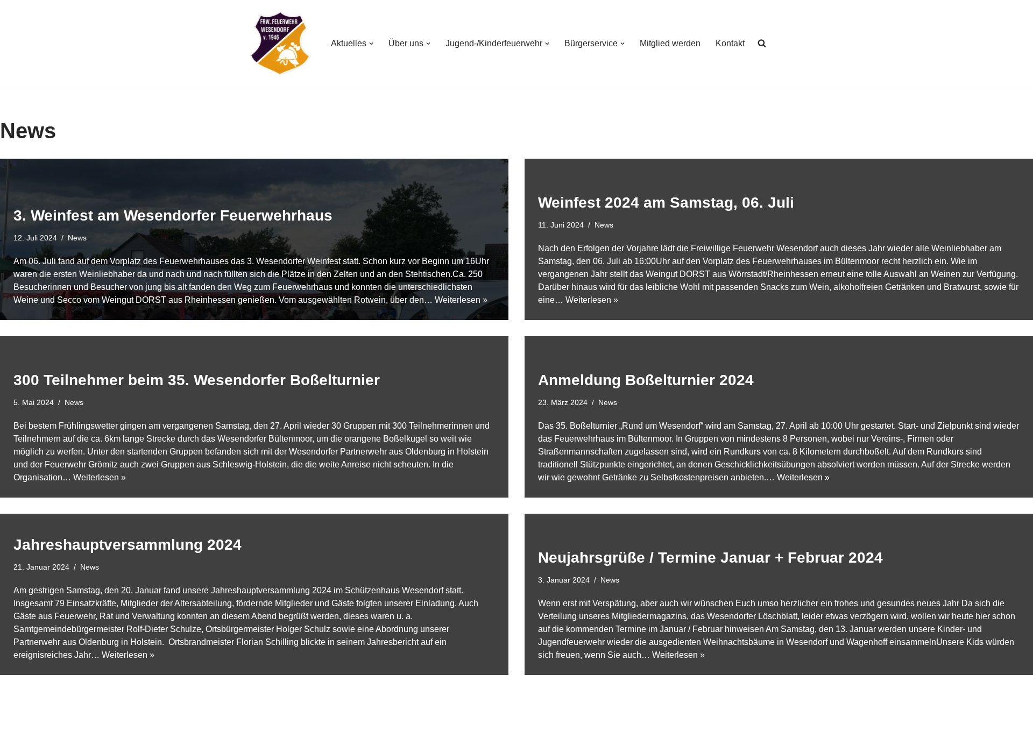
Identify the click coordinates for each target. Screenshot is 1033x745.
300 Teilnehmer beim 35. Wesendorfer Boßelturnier (196, 380)
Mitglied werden (670, 43)
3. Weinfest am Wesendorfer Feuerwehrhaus (172, 215)
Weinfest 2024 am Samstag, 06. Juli (666, 202)
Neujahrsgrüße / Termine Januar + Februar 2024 (710, 557)
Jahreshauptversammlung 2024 (127, 544)
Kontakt (730, 43)
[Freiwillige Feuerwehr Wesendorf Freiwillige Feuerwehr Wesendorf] (280, 43)
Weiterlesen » (461, 299)
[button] (371, 43)
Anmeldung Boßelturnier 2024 (646, 380)
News (77, 237)
